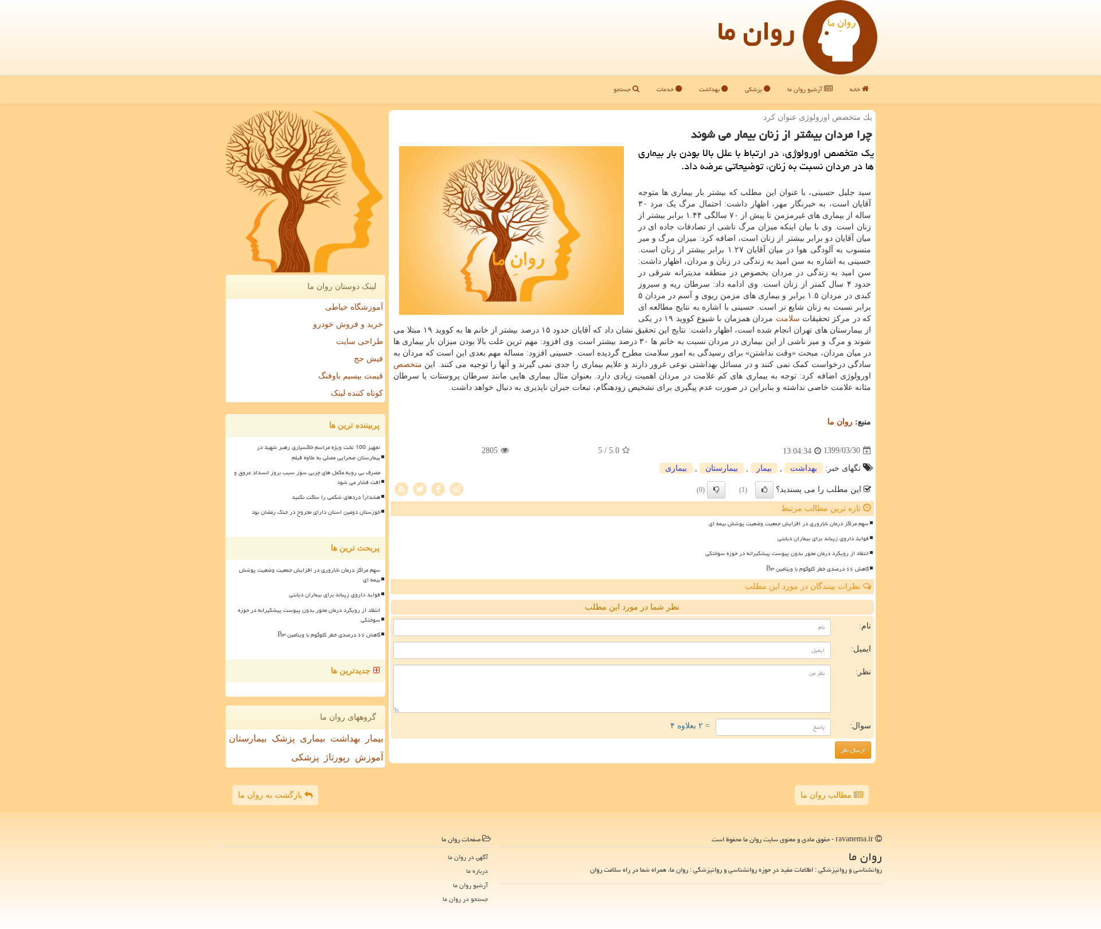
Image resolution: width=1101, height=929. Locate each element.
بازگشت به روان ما (271, 795)
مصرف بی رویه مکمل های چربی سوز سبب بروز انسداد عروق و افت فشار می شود (307, 477)
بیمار (764, 468)
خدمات (666, 89)
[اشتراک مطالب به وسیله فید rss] (401, 488)
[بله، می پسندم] (764, 489)
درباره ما (477, 871)
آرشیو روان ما (805, 89)
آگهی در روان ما (468, 857)
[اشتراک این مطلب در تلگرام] (456, 488)
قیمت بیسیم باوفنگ (350, 376)
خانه (856, 89)
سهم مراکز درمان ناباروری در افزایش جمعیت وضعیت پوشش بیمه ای (789, 523)
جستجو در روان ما (465, 899)
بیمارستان (721, 468)
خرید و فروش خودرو (348, 324)
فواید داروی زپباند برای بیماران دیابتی (823, 538)
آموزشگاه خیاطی (354, 307)
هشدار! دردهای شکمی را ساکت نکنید (336, 497)
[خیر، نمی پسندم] (716, 489)
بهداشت (710, 89)
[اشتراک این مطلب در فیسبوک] (438, 488)
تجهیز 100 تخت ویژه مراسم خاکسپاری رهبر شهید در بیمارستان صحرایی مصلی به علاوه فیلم (318, 452)
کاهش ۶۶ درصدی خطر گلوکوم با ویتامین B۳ (817, 569)
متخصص (407, 364)
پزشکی (754, 89)
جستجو (623, 89)
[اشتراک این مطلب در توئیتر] (420, 488)
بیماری (676, 468)
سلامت (788, 318)
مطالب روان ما (827, 795)
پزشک (283, 738)
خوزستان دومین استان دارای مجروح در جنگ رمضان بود (316, 512)
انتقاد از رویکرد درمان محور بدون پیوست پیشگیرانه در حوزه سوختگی (787, 553)
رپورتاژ (337, 757)
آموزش (369, 757)
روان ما (756, 31)
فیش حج (368, 358)
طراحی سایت (359, 341)
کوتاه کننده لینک (357, 393)
